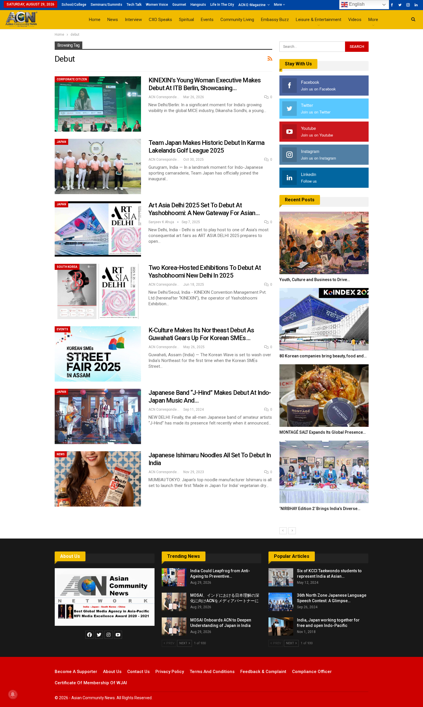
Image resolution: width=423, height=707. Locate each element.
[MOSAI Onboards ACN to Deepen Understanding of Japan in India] (174, 626)
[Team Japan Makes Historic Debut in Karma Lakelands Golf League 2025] (98, 166)
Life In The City (222, 5)
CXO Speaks (160, 19)
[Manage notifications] (12, 694)
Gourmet (179, 5)
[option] (324, 364)
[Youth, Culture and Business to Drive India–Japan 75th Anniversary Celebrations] (324, 243)
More (278, 5)
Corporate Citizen (72, 79)
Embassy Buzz (275, 19)
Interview (133, 19)
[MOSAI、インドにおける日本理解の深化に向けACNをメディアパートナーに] (174, 602)
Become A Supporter (76, 671)
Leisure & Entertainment (318, 19)
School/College (74, 5)
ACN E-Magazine (252, 5)
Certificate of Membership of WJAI (91, 682)
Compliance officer (312, 671)
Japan (61, 141)
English (356, 4)
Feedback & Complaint (263, 671)
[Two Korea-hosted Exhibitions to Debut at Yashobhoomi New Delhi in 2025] (98, 291)
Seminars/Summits (106, 5)
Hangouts (198, 5)
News (112, 19)
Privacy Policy (169, 671)
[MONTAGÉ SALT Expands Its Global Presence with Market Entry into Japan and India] (324, 395)
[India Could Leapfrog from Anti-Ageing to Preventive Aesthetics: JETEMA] (174, 577)
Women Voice (157, 5)
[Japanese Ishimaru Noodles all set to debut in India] (98, 479)
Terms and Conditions (212, 671)
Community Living (237, 19)
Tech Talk (134, 5)
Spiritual (186, 19)
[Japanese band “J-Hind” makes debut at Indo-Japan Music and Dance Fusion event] (98, 416)
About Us (70, 556)
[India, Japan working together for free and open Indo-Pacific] (280, 626)
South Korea (67, 266)
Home (94, 19)
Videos (354, 19)
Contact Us (138, 671)
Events (207, 19)
